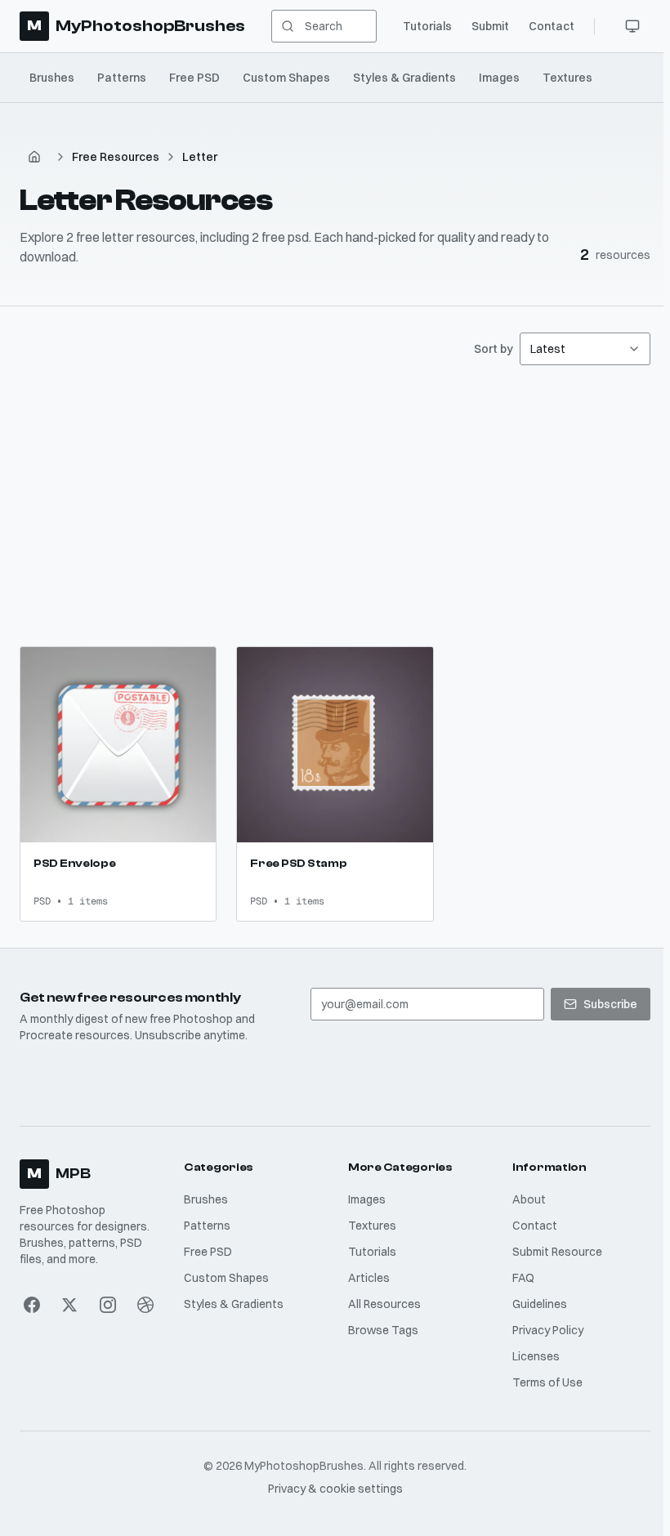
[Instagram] (107, 1308)
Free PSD (194, 77)
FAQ (518, 1281)
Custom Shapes (286, 77)
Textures (567, 77)
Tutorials (420, 26)
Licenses (531, 1359)
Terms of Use (542, 1385)
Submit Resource (552, 1255)
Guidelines (534, 1307)
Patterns (121, 77)
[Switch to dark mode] (626, 26)
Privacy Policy (542, 1333)
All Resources (381, 1307)
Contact (545, 26)
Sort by (487, 349)
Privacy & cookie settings (332, 1492)
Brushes (51, 77)
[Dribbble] (144, 1308)
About (524, 1202)
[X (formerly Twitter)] (69, 1308)
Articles (365, 1281)
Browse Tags (380, 1333)
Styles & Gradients (404, 77)
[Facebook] (32, 1308)
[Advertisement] (335, 505)
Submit (483, 26)
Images (499, 77)
